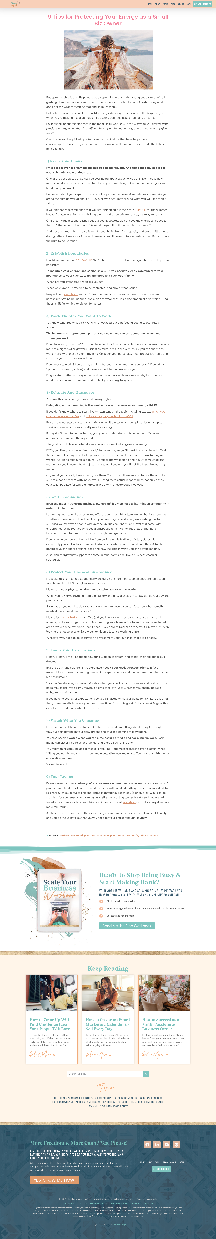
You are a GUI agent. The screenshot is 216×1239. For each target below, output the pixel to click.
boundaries (84, 260)
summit (140, 210)
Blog (173, 4)
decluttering (70, 617)
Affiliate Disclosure (118, 1203)
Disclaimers (68, 1203)
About (181, 4)
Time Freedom (149, 835)
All (55, 1098)
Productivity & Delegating (88, 1101)
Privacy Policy (82, 1203)
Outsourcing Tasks (124, 1098)
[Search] (146, 1074)
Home (150, 4)
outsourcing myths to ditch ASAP (109, 416)
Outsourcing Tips (103, 1098)
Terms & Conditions (99, 1203)
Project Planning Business (151, 1101)
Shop (157, 4)
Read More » (43, 1054)
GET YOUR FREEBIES (202, 4)
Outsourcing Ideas (127, 1101)
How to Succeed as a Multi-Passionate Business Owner (160, 1024)
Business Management (62, 1101)
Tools (165, 4)
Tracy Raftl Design (119, 1225)
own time (71, 294)
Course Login (135, 1203)
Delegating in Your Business (148, 1098)
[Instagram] (157, 1144)
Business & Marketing (73, 835)
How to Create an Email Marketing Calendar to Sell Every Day (108, 1024)
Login (189, 4)
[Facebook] (147, 1144)
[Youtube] (166, 1144)
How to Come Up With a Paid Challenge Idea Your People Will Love (52, 1024)
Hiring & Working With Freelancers (76, 1098)
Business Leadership (99, 835)
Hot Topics (119, 835)
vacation (129, 802)
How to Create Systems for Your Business (108, 1106)
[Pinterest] (176, 1144)
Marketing (133, 835)
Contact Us (148, 1203)
